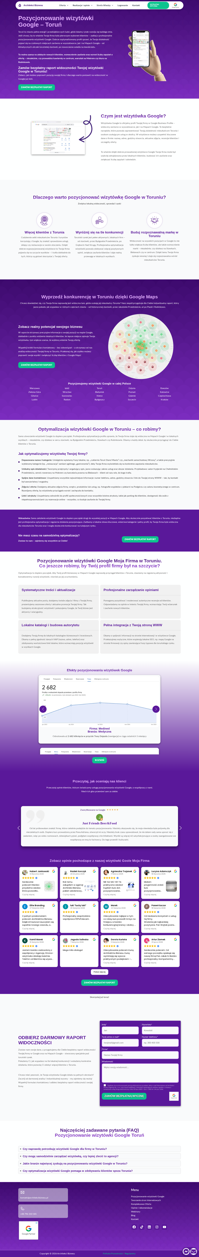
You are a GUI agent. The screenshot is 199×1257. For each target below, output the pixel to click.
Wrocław (67, 392)
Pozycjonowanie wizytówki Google (147, 1219)
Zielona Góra (34, 392)
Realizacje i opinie (81, 5)
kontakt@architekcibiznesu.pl (34, 1220)
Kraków (164, 400)
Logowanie (123, 5)
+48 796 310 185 (28, 1237)
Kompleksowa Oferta (141, 1227)
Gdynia (132, 388)
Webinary (135, 1234)
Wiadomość (107, 1084)
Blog (133, 1238)
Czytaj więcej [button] (28, 917)
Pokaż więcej (99, 994)
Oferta (62, 5)
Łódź (67, 388)
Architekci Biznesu (33, 5)
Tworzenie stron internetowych (146, 1223)
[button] (67, 5)
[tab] (58, 601)
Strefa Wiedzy (103, 5)
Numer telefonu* (150, 1060)
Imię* (104, 1047)
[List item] (134, 1250)
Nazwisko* (147, 1047)
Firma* (105, 1072)
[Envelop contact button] (193, 1251)
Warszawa (35, 388)
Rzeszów (164, 388)
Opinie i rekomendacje (141, 1231)
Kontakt (136, 5)
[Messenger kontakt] (186, 1251)
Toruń (99, 388)
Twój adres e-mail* (110, 1060)
